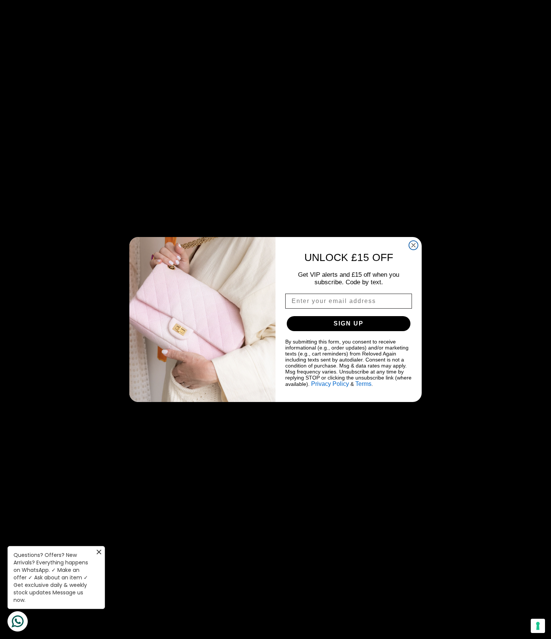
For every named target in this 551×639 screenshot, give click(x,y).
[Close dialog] (413, 245)
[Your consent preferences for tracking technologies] (538, 626)
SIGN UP (349, 323)
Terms (363, 384)
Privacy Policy (330, 384)
